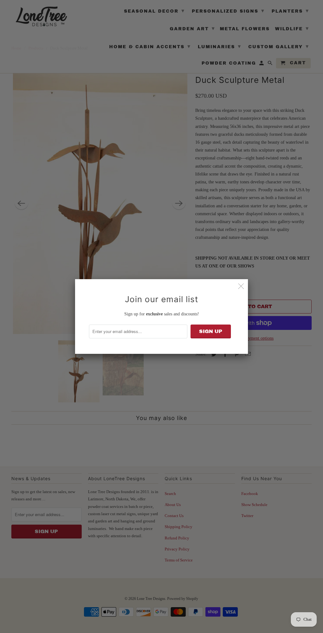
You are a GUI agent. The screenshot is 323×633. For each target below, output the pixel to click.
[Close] (241, 286)
